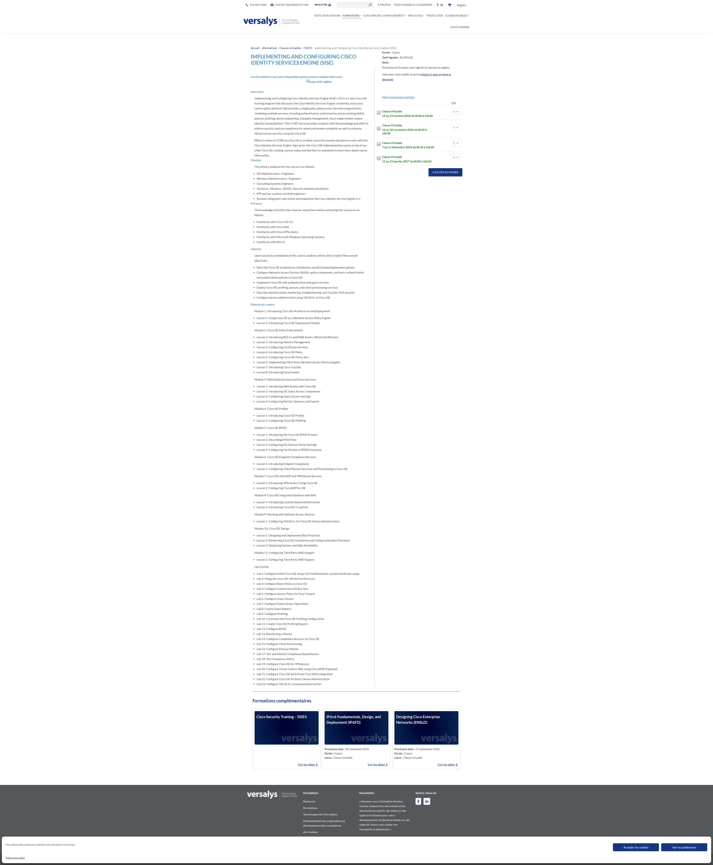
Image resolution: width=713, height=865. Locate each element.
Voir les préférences (684, 847)
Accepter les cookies (636, 847)
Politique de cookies (15, 857)
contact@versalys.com (291, 4)
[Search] (370, 5)
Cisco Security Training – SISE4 (281, 716)
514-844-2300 (258, 4)
